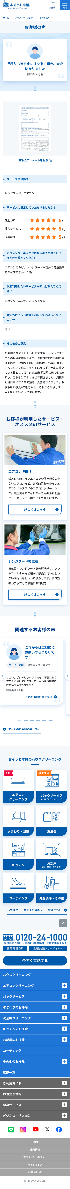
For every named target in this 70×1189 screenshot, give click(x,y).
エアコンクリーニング (18, 985)
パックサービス (14, 996)
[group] (31, 671)
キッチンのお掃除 (15, 1029)
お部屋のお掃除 (14, 1039)
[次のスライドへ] (67, 676)
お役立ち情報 (12, 1094)
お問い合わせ (35, 1172)
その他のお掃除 (14, 1061)
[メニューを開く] (65, 5)
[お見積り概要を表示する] (53, 5)
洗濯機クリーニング (17, 1018)
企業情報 (35, 1149)
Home (35, 1141)
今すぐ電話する (35, 960)
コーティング (12, 1050)
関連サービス (12, 1104)
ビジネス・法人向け (17, 1115)
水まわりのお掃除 (15, 1007)
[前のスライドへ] (2, 676)
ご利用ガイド (12, 1083)
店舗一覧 (9, 1072)
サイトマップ (35, 1164)
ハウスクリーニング (17, 974)
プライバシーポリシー (35, 1157)
